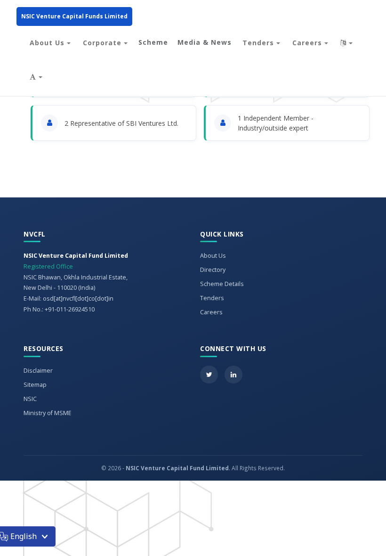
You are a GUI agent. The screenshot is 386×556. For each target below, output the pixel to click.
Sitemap (35, 385)
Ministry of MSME (48, 413)
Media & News (204, 42)
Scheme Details (222, 284)
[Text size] (36, 77)
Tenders (259, 42)
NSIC (30, 399)
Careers (308, 42)
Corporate (103, 42)
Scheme (153, 42)
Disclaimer (38, 371)
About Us (48, 42)
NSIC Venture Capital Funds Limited (74, 16)
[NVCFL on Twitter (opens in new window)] (209, 375)
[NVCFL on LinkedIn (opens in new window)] (233, 375)
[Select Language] (346, 43)
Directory (212, 270)
